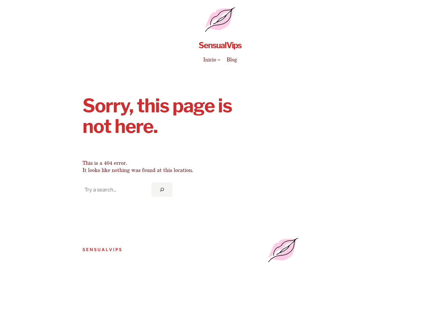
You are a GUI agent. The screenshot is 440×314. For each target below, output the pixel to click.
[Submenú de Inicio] (219, 59)
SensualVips (220, 45)
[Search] (162, 190)
